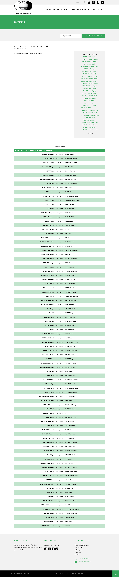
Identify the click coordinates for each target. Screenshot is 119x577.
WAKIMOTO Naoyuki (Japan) (89, 122)
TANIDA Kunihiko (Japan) (89, 113)
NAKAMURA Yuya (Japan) (89, 86)
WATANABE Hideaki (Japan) (89, 125)
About (56, 9)
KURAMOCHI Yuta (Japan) (89, 71)
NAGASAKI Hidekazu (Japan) (89, 78)
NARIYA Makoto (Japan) (90, 88)
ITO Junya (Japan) (89, 64)
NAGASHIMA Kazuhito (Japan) (89, 81)
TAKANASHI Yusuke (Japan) (89, 110)
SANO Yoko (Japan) (89, 103)
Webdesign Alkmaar (21, 574)
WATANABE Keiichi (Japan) (89, 127)
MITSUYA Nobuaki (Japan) (89, 76)
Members (82, 9)
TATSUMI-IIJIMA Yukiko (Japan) (89, 115)
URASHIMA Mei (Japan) (89, 120)
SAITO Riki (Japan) (89, 100)
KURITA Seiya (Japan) (89, 74)
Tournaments (68, 9)
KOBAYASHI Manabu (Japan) (89, 66)
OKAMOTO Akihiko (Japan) (89, 93)
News (101, 9)
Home (48, 9)
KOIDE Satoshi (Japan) (89, 69)
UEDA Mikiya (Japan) (89, 117)
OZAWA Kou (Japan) (90, 98)
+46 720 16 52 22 (84, 558)
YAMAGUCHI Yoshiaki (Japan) (89, 130)
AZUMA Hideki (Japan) (89, 57)
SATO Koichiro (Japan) (89, 105)
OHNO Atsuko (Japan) (89, 91)
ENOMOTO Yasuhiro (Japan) (90, 59)
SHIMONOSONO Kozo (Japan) (89, 108)
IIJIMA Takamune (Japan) (89, 61)
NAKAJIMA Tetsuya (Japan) (90, 83)
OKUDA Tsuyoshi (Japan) (89, 96)
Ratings (92, 9)
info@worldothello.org (85, 561)
